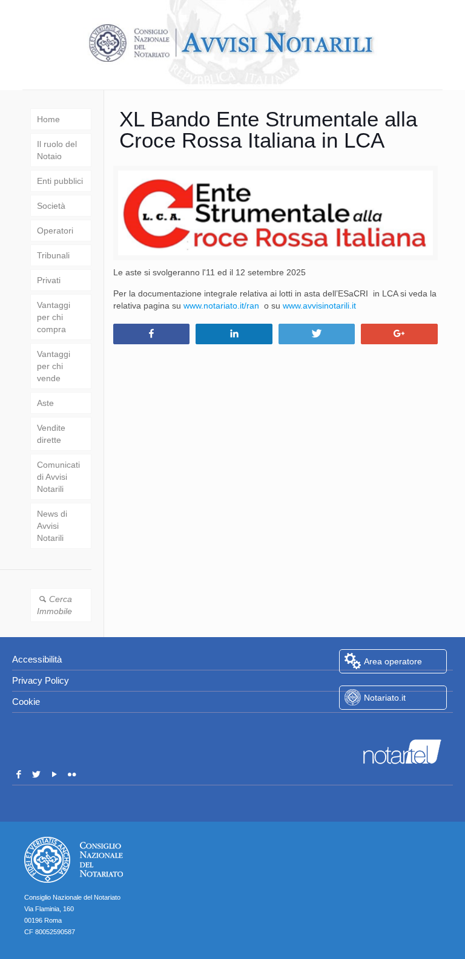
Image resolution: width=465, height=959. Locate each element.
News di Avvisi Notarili (52, 526)
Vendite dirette (51, 434)
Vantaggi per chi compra (53, 317)
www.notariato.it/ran (221, 305)
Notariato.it (385, 697)
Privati (49, 280)
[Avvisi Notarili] (232, 43)
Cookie (26, 701)
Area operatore (393, 661)
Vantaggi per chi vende (53, 366)
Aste (45, 403)
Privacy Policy (40, 680)
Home (48, 119)
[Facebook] (18, 774)
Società (51, 206)
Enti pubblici (60, 181)
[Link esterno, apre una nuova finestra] (393, 727)
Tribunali (53, 255)
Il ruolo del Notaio (57, 150)
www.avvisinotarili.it (319, 305)
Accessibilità (37, 659)
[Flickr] (72, 774)
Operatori (55, 230)
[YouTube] (54, 774)
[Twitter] (37, 774)
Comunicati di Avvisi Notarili (58, 477)
